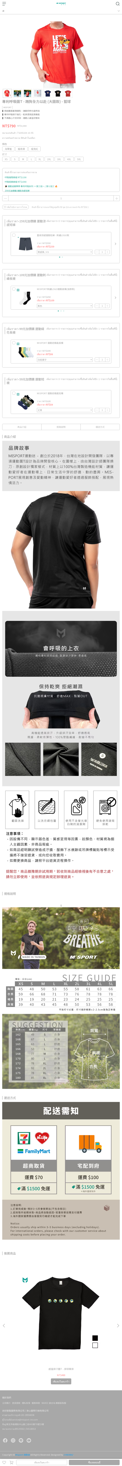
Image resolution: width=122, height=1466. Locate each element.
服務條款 (36, 1402)
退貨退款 (16, 1402)
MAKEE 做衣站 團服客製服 (54, 1402)
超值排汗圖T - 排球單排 (61, 1368)
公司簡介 (6, 1402)
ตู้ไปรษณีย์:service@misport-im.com (20, 1419)
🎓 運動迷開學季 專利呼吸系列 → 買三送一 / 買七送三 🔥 (31, 186)
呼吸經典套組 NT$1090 (15, 181)
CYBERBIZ (68, 1454)
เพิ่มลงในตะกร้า (41, 1462)
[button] (115, 244)
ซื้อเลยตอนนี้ (94, 1462)
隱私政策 (26, 1402)
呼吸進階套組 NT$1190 (15, 177)
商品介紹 (21, 426)
